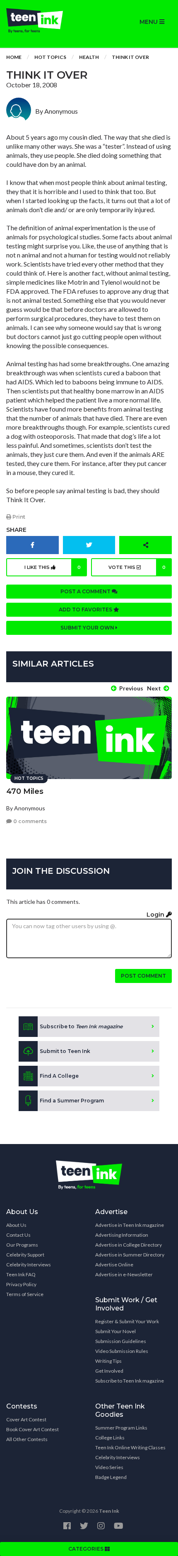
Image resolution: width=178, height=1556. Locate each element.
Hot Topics (50, 57)
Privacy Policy (21, 1284)
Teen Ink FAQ (21, 1274)
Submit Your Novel (115, 1331)
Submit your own (87, 628)
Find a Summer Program (72, 1100)
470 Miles (24, 791)
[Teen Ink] (44, 20)
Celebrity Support (25, 1255)
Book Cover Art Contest (32, 1429)
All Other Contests (27, 1439)
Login (156, 914)
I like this (52, 567)
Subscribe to (81, 1026)
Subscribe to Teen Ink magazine (129, 1381)
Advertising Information (121, 1235)
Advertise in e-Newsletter (124, 1274)
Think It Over (130, 57)
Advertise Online (114, 1264)
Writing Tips (108, 1361)
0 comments (29, 821)
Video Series (109, 1467)
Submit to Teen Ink (65, 1051)
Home (14, 57)
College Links (110, 1437)
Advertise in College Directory (128, 1245)
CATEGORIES (86, 1549)
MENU (149, 22)
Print (18, 517)
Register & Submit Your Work (127, 1321)
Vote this (137, 567)
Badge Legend (111, 1477)
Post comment (143, 976)
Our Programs (22, 1245)
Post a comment (86, 591)
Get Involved (109, 1371)
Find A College (59, 1076)
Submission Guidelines (120, 1341)
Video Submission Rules (121, 1351)
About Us (16, 1225)
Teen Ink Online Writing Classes (130, 1447)
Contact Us (18, 1235)
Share (16, 529)
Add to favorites (86, 609)
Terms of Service (24, 1294)
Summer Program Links (121, 1428)
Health (89, 57)
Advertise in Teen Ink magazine (129, 1225)
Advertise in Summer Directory (129, 1255)
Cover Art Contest (26, 1419)
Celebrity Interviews (28, 1264)
